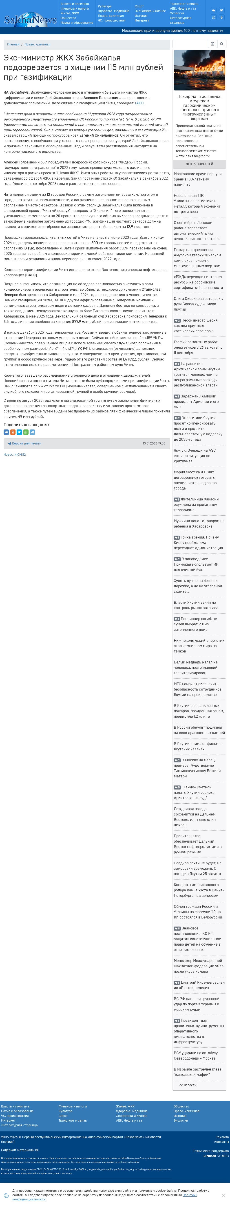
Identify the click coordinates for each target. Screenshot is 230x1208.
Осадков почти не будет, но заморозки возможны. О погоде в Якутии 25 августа (197, 868)
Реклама (222, 1137)
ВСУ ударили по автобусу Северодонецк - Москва (196, 1055)
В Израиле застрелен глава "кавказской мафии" (197, 1072)
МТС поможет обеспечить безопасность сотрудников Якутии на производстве (197, 689)
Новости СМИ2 (15, 454)
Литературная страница (180, 20)
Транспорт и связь (184, 4)
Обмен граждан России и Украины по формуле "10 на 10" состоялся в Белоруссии (198, 912)
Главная (13, 44)
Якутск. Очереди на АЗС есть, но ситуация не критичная (195, 456)
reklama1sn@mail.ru (128, 1162)
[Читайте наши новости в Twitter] (222, 10)
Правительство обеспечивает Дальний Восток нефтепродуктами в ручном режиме (198, 844)
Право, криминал (111, 15)
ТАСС (139, 103)
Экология (177, 13)
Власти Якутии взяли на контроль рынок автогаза (196, 605)
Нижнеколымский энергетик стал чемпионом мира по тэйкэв (199, 646)
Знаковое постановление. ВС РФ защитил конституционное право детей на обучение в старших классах (197, 939)
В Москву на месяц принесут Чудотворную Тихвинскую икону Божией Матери (197, 768)
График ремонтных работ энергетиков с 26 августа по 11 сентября (198, 347)
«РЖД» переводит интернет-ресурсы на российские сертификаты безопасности (199, 282)
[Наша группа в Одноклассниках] (222, 17)
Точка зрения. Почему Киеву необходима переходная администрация (198, 543)
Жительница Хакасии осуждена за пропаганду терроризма (196, 505)
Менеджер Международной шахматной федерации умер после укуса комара (198, 966)
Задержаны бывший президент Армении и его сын (196, 402)
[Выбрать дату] (212, 44)
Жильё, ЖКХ (70, 13)
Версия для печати (26, 443)
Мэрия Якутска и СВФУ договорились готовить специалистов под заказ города (195, 480)
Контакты (221, 1142)
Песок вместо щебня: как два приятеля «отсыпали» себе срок (196, 326)
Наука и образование (77, 22)
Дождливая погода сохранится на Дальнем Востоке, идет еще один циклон (195, 817)
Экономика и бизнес (150, 11)
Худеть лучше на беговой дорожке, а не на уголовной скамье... (198, 586)
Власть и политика (75, 4)
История (141, 15)
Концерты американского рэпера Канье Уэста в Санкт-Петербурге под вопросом (199, 890)
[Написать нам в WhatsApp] (214, 17)
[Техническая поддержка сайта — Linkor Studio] (216, 1155)
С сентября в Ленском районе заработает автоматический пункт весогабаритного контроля (197, 231)
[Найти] (221, 44)
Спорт (139, 6)
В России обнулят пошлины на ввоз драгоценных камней (199, 730)
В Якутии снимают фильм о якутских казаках (197, 746)
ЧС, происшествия (112, 20)
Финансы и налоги (75, 8)
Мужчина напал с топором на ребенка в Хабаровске (199, 523)
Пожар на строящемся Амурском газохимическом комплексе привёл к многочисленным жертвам (197, 258)
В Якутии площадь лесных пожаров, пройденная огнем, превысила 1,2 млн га (199, 711)
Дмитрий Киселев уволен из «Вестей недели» (199, 985)
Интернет (142, 20)
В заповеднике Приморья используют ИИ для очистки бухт (196, 564)
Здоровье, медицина (113, 11)
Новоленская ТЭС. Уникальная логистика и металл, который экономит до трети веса (197, 204)
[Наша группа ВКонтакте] (214, 10)
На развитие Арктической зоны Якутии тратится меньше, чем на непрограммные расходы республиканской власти (197, 374)
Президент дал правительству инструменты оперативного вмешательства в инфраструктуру (199, 1031)
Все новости (186, 1085)
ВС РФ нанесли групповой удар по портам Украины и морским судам (196, 1004)
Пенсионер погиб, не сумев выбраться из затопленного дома (195, 624)
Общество (68, 18)
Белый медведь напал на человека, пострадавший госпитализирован (196, 668)
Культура (105, 6)
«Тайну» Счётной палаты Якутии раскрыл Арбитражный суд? (194, 792)
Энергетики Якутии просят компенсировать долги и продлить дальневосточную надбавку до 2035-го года (198, 428)
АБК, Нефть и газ (183, 8)
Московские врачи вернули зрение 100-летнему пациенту (162, 30)
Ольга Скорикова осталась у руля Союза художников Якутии (198, 304)
